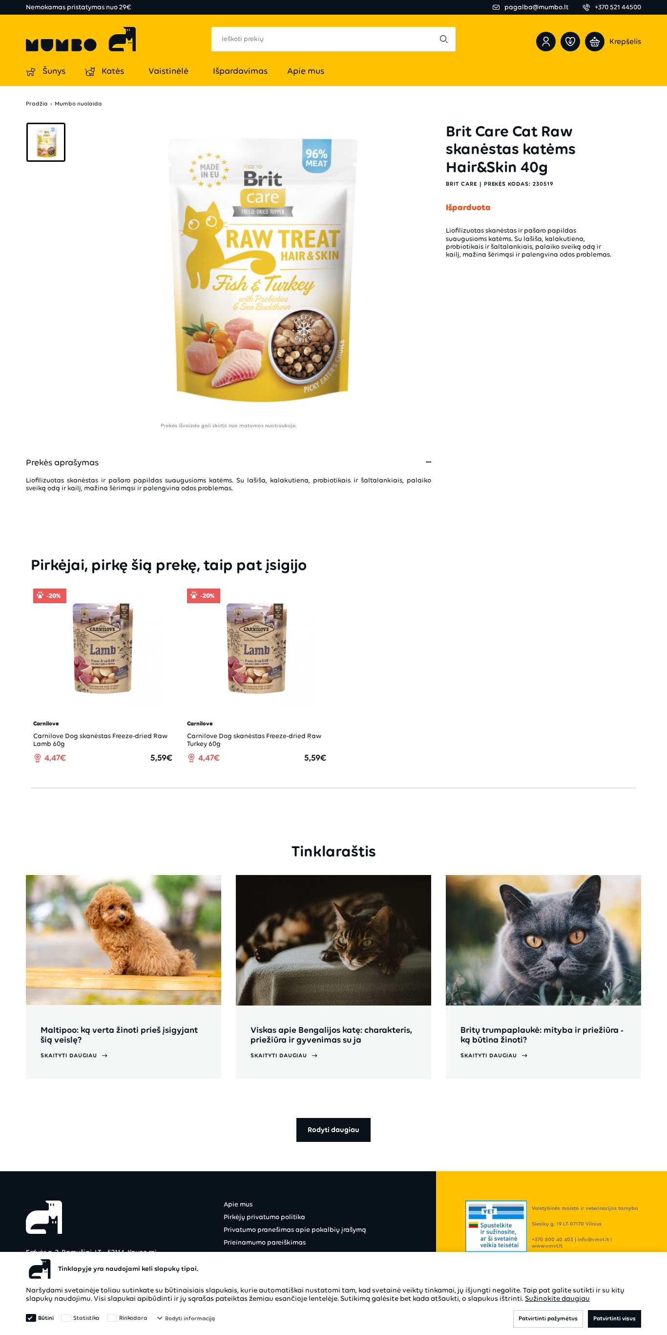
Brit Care (461, 183)
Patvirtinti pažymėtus (548, 1318)
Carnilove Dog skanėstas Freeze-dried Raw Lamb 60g (100, 740)
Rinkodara (133, 1318)
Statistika (86, 1318)
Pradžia (37, 104)
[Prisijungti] (546, 41)
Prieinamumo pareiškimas (265, 1242)
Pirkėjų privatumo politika (264, 1217)
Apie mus (238, 1204)
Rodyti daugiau (333, 1129)
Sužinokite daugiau (557, 1298)
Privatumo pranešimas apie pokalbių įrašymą (295, 1230)
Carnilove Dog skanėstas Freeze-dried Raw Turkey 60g (254, 740)
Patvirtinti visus (614, 1318)
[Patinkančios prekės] (570, 41)
